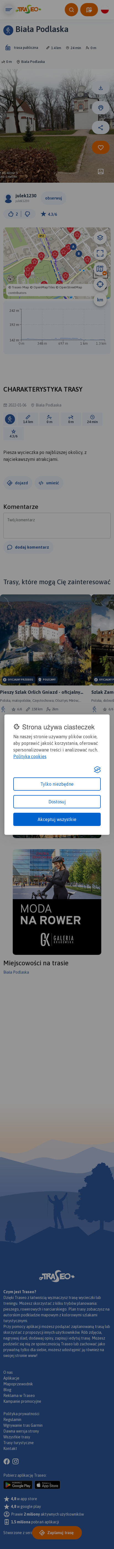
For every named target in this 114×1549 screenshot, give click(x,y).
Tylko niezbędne (57, 784)
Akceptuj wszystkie (57, 819)
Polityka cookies (29, 756)
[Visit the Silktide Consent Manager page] (97, 769)
